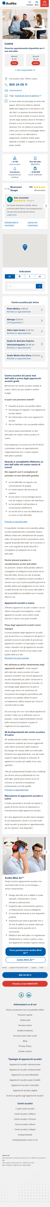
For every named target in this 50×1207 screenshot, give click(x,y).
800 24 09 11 (18, 84)
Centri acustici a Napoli (25, 1129)
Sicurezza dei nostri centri (25, 1035)
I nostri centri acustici (25, 1108)
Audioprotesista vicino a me (25, 1139)
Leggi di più (12, 214)
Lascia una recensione (33, 224)
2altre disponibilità (23, 70)
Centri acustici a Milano (25, 1113)
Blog (25, 1040)
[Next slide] (46, 205)
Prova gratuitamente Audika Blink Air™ (26, 952)
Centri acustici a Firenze (25, 1119)
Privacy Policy (25, 1046)
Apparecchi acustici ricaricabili (25, 1085)
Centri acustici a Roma (25, 1124)
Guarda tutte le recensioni (11, 224)
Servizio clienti (25, 1025)
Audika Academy (25, 1030)
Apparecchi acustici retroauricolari (25, 1064)
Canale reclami (25, 1051)
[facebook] (21, 995)
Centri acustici (25, 1103)
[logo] (9, 3)
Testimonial (25, 1020)
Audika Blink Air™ (25, 959)
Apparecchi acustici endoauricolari (25, 1069)
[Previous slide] (3, 205)
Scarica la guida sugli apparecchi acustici (25, 1095)
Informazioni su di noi (25, 1004)
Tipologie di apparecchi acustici (25, 1059)
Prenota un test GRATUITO (25, 983)
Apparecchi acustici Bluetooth (25, 1074)
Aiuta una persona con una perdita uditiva (25, 1009)
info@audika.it (15, 90)
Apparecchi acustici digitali (25, 1090)
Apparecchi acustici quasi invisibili (25, 1079)
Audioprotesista (25, 1134)
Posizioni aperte (25, 1014)
